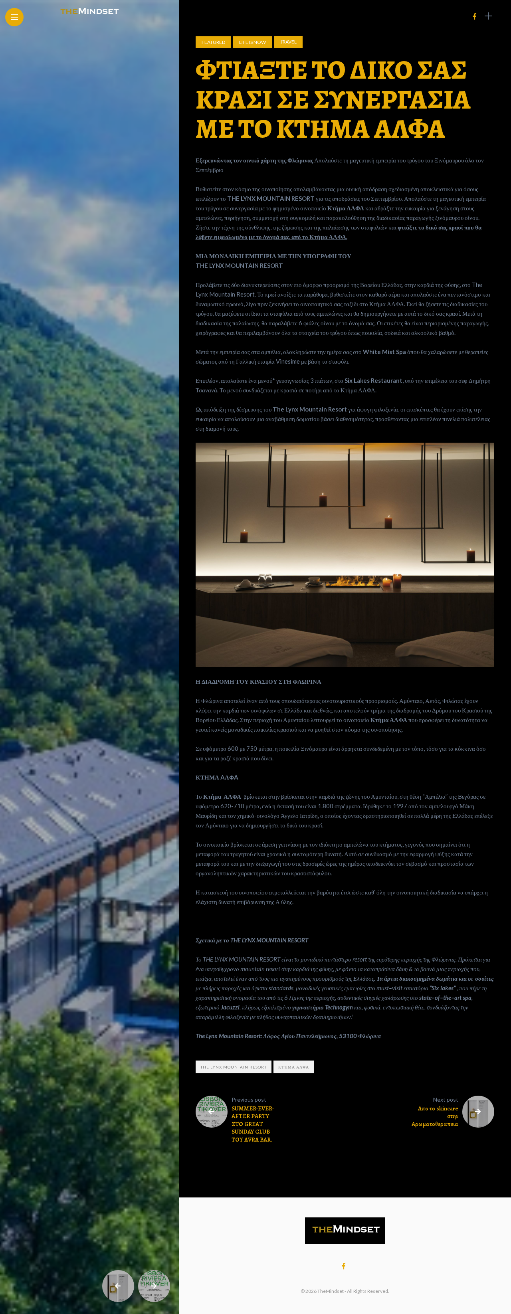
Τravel (288, 42)
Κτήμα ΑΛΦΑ (293, 1067)
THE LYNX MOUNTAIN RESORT (233, 1067)
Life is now (252, 42)
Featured (213, 42)
